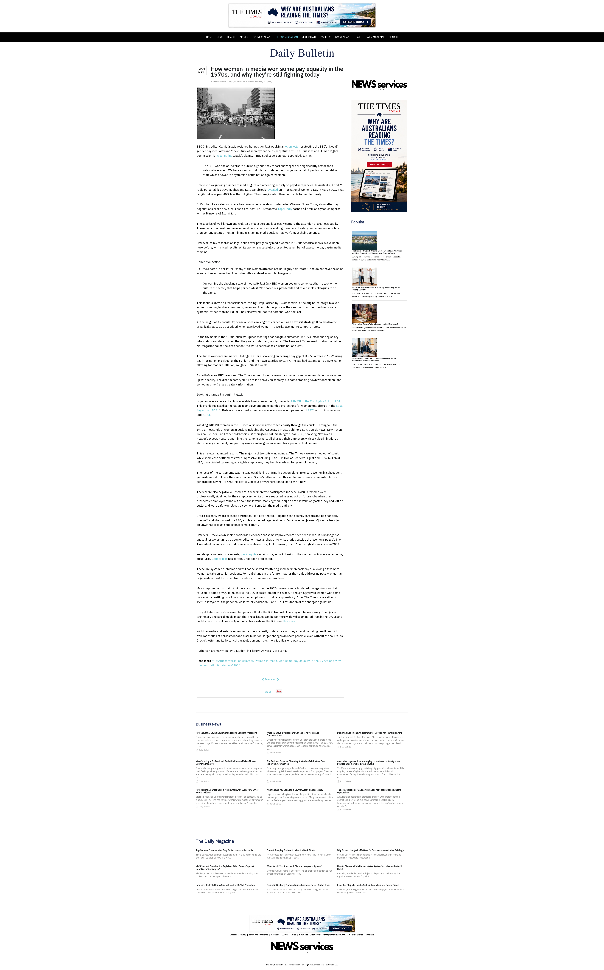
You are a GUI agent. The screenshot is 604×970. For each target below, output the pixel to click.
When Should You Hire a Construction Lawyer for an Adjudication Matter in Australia (374, 359)
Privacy (243, 934)
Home (209, 37)
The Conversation (286, 37)
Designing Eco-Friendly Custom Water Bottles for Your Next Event (369, 732)
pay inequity (249, 554)
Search (393, 37)
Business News (261, 37)
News (220, 37)
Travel (357, 37)
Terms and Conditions (258, 934)
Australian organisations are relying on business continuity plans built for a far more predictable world (368, 762)
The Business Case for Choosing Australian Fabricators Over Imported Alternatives (296, 762)
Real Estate (309, 37)
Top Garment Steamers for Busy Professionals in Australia (224, 850)
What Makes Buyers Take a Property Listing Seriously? (375, 324)
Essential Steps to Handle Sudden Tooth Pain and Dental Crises (368, 885)
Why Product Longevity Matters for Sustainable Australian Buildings (370, 850)
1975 (311, 410)
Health (231, 37)
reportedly (285, 209)
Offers (293, 934)
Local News (342, 37)
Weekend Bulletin (356, 934)
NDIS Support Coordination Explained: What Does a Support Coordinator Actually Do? (225, 867)
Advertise (275, 934)
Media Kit (370, 934)
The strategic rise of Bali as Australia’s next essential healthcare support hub (369, 791)
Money (244, 37)
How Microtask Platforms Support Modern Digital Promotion (225, 885)
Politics (325, 37)
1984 (206, 415)
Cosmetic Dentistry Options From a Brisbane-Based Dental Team (298, 885)
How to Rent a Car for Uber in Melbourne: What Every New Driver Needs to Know (227, 791)
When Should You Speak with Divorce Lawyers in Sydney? (294, 866)
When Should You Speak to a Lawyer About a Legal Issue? (295, 789)
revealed (272, 189)
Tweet (267, 691)
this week (289, 621)
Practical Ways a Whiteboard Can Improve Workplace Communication (293, 734)
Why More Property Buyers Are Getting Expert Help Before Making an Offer (376, 288)
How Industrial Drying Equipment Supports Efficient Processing (226, 732)
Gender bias (219, 559)
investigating (224, 155)
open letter (292, 146)
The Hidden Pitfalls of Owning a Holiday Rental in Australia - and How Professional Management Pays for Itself (377, 252)
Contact (233, 934)
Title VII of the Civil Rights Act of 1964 (315, 401)
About (285, 934)
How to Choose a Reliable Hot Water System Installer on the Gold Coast (369, 867)
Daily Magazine (375, 37)
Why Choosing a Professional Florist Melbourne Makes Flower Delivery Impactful (226, 762)
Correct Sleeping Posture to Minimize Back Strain (291, 850)
